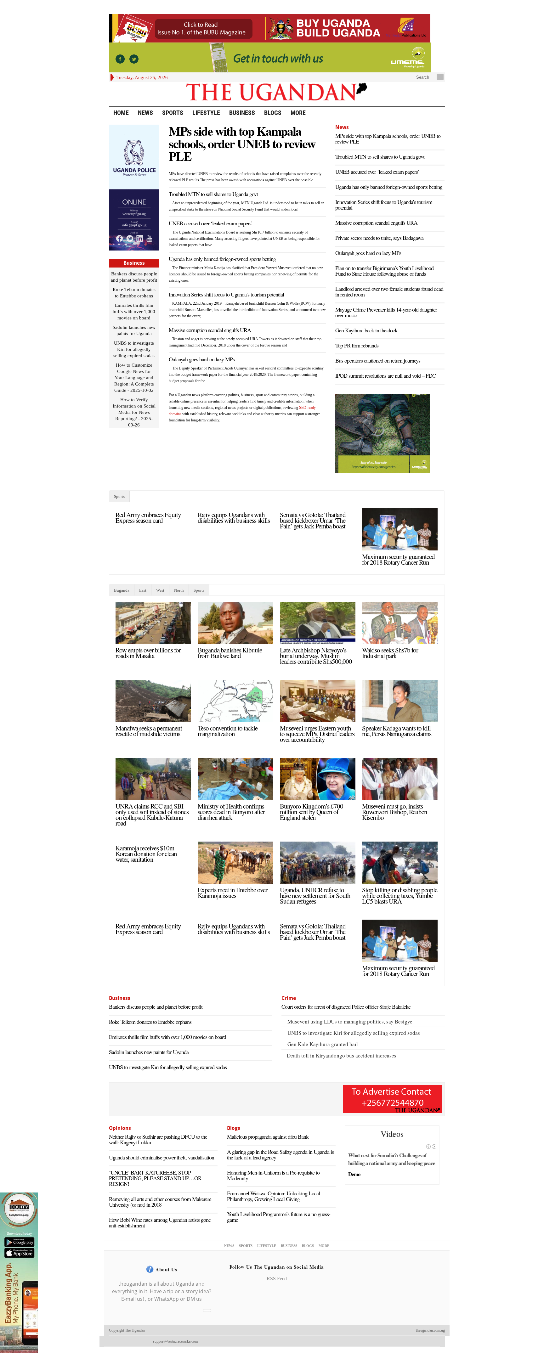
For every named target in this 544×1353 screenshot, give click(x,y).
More (298, 112)
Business (242, 112)
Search (422, 77)
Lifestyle (206, 112)
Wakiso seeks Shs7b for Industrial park (390, 652)
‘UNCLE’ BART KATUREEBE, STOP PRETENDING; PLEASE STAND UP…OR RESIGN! (155, 1178)
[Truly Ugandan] (277, 94)
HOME (121, 112)
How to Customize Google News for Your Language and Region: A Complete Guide (134, 378)
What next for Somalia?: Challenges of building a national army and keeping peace (391, 1159)
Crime (288, 998)
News (145, 112)
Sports (172, 112)
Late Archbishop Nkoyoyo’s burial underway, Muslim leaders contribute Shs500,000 (316, 655)
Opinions (120, 1128)
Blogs (272, 112)
